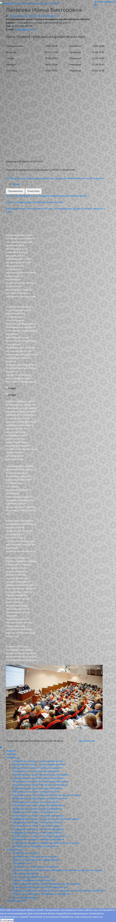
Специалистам (21, 863)
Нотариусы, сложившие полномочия (35, 846)
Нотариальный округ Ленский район (35, 801)
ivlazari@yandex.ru (26, 29)
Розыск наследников (25, 873)
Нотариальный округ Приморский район (38, 829)
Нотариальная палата (25, 853)
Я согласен (7, 920)
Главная (11, 750)
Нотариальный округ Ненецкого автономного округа (45, 842)
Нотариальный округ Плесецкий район (37, 825)
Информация (14, 849)
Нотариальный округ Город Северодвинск (39, 764)
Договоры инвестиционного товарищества (39, 887)
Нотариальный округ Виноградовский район (40, 781)
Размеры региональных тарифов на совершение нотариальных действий (58, 890)
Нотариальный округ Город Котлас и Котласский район (46, 795)
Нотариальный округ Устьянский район (37, 832)
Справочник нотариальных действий (35, 866)
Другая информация (25, 897)
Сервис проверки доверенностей (33, 880)
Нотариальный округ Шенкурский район (38, 839)
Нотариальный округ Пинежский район (37, 822)
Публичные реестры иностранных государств (41, 893)
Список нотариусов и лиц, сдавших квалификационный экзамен (46, 195)
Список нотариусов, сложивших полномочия (34, 202)
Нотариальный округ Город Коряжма (35, 791)
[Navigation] (105, 5)
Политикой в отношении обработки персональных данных (66, 916)
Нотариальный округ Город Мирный (35, 812)
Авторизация (86, 740)
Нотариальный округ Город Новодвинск (34, 15)
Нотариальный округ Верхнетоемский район (40, 774)
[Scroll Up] (1, 906)
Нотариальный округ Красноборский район (40, 798)
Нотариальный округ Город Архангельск (37, 761)
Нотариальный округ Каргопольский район (39, 784)
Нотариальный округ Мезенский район (37, 808)
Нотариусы (13, 757)
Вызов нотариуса (105, 1)
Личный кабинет (16, 900)
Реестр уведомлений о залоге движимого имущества (46, 883)
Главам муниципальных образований (35, 859)
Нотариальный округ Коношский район (37, 788)
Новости (11, 754)
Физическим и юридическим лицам (35, 856)
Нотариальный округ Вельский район (36, 771)
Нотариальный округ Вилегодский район (38, 778)
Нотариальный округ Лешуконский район (38, 805)
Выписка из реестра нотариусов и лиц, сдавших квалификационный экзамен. (55, 178)
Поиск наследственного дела (30, 876)
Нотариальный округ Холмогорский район (39, 836)
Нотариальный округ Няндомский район (38, 815)
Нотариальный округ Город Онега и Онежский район (45, 818)
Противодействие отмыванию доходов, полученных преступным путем (57, 870)
